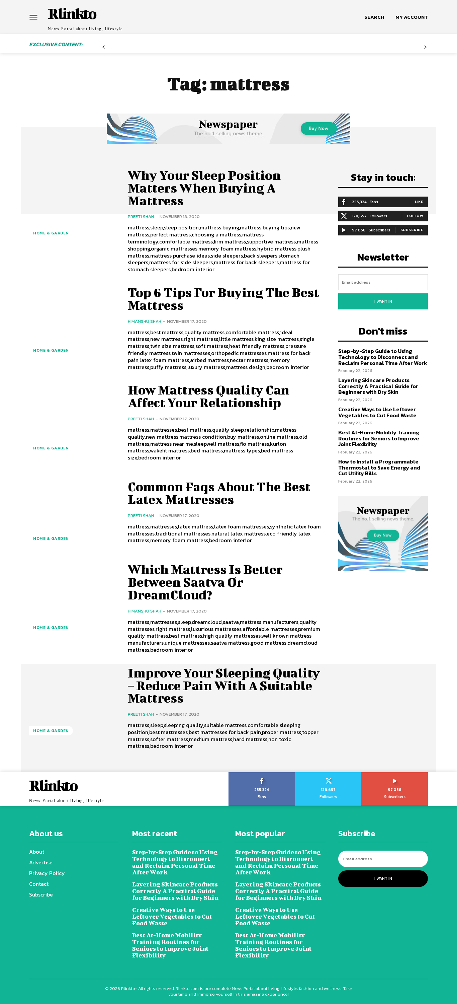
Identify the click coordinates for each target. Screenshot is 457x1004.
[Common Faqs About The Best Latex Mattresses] (73, 512)
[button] (374, 17)
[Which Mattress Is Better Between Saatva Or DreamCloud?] (73, 601)
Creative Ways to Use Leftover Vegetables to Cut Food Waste (377, 412)
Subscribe (412, 229)
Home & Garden (51, 233)
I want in (383, 301)
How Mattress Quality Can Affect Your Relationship (208, 396)
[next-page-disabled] (425, 50)
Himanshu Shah (144, 321)
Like (419, 201)
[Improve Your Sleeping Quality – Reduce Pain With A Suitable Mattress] (73, 704)
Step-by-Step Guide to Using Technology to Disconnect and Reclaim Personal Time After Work (382, 357)
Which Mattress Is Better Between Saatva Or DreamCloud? (205, 582)
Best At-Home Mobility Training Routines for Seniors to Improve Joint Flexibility (378, 438)
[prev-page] (103, 50)
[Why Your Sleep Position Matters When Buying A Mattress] (73, 206)
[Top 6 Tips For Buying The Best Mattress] (73, 324)
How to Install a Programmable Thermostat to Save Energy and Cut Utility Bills (379, 467)
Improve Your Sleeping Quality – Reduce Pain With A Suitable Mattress (224, 685)
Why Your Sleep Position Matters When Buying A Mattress (204, 188)
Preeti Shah (141, 216)
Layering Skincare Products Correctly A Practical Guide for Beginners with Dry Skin (378, 386)
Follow (415, 215)
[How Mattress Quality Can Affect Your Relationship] (73, 421)
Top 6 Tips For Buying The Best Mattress (223, 298)
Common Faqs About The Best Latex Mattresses (219, 493)
